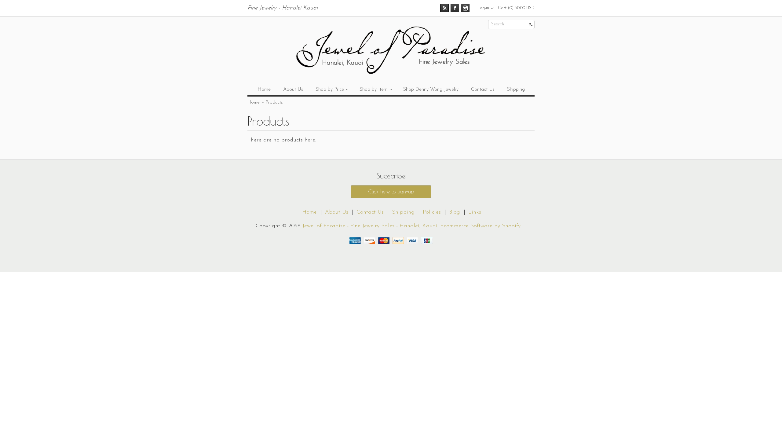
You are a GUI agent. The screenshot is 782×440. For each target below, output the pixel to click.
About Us (293, 89)
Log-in (483, 8)
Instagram (465, 8)
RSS (444, 8)
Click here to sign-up (391, 192)
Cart (516, 8)
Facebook (455, 8)
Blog (454, 212)
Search (497, 24)
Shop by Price (330, 89)
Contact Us (483, 89)
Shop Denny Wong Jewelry (431, 89)
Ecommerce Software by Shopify (480, 226)
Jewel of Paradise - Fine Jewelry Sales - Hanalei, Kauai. (371, 226)
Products (274, 102)
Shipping (516, 89)
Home (264, 89)
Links (474, 212)
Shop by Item (374, 89)
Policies (432, 212)
